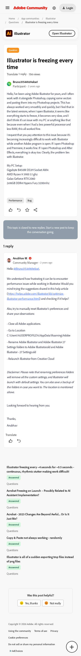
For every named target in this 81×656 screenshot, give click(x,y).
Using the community (19, 630)
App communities (30, 18)
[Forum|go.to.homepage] (30, 8)
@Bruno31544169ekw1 (26, 268)
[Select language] (54, 8)
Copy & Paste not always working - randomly (34, 537)
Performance (15, 200)
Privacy (54, 630)
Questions (14, 22)
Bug (30, 200)
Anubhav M (20, 258)
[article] (40, 350)
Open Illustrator (62, 33)
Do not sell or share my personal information (31, 644)
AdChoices (17, 650)
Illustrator (51, 18)
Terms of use (40, 630)
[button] (7, 9)
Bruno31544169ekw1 (25, 82)
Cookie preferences (18, 637)
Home (12, 18)
